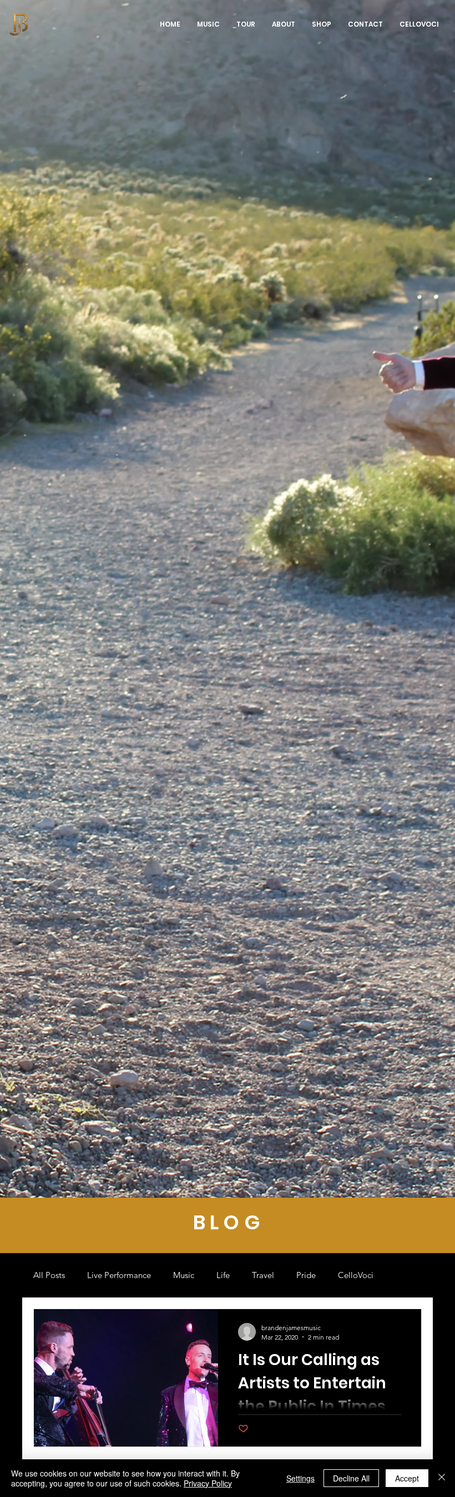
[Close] (441, 1478)
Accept (407, 1478)
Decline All (351, 1478)
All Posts (49, 1275)
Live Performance (119, 1275)
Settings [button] (300, 1478)
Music (183, 1275)
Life (223, 1275)
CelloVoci (355, 1275)
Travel (263, 1275)
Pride (306, 1275)
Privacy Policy (208, 1483)
